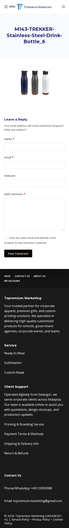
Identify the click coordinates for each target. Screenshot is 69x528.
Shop (7, 276)
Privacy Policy (41, 519)
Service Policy (20, 519)
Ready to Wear (14, 353)
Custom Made (14, 372)
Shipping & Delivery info (21, 444)
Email (8, 157)
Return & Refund (16, 453)
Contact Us (22, 276)
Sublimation (12, 363)
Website (9, 176)
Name (9, 139)
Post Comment (18, 253)
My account (12, 281)
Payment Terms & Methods (24, 434)
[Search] (63, 6)
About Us (39, 276)
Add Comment (14, 194)
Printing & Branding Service (24, 424)
